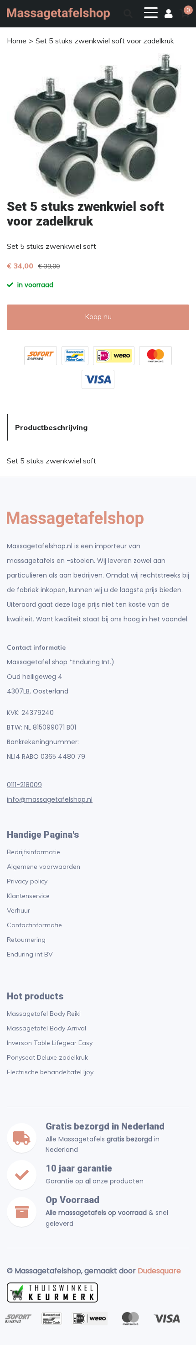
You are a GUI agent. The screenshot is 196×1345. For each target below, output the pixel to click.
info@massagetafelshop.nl (50, 799)
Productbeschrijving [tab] (51, 427)
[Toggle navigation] (151, 11)
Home (16, 40)
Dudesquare (159, 1271)
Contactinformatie (34, 925)
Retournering (26, 939)
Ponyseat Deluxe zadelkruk (47, 1057)
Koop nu (98, 316)
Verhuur (18, 910)
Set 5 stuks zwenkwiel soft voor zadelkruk (105, 40)
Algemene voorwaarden (43, 866)
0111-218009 (24, 784)
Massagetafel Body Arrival (46, 1028)
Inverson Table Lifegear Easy (50, 1043)
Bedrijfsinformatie (33, 852)
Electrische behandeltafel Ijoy (50, 1072)
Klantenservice (28, 896)
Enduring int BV (30, 954)
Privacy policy (27, 881)
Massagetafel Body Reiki (44, 1013)
